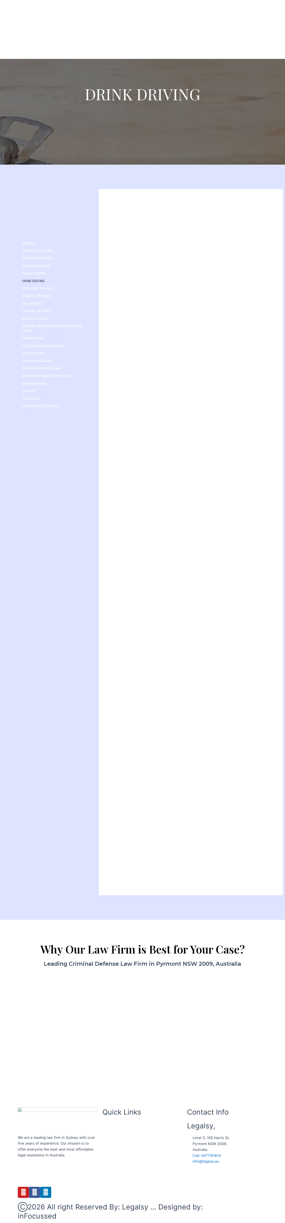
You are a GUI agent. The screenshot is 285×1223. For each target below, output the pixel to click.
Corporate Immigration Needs (47, 376)
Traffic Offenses (37, 296)
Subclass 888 (33, 353)
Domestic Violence (38, 251)
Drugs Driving (34, 273)
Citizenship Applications (43, 346)
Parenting (31, 399)
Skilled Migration (37, 361)
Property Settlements (41, 406)
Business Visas (34, 319)
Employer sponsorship (41, 369)
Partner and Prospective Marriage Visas (52, 328)
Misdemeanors (34, 384)
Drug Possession (36, 266)
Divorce (29, 391)
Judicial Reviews (36, 311)
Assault (29, 243)
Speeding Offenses (38, 258)
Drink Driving (33, 281)
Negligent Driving (37, 289)
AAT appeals (32, 304)
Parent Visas (33, 338)
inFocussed (37, 1216)
